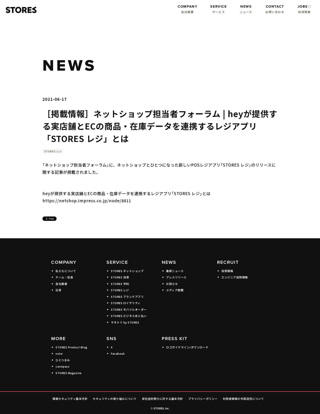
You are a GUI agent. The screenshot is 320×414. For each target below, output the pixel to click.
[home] (20, 9)
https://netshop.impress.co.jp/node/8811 (86, 200)
